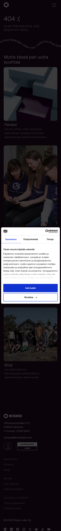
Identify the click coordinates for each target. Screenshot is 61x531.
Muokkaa (28, 297)
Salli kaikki (30, 288)
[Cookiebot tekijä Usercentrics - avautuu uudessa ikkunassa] (45, 231)
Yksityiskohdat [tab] (30, 239)
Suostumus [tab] (11, 239)
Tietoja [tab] (50, 239)
